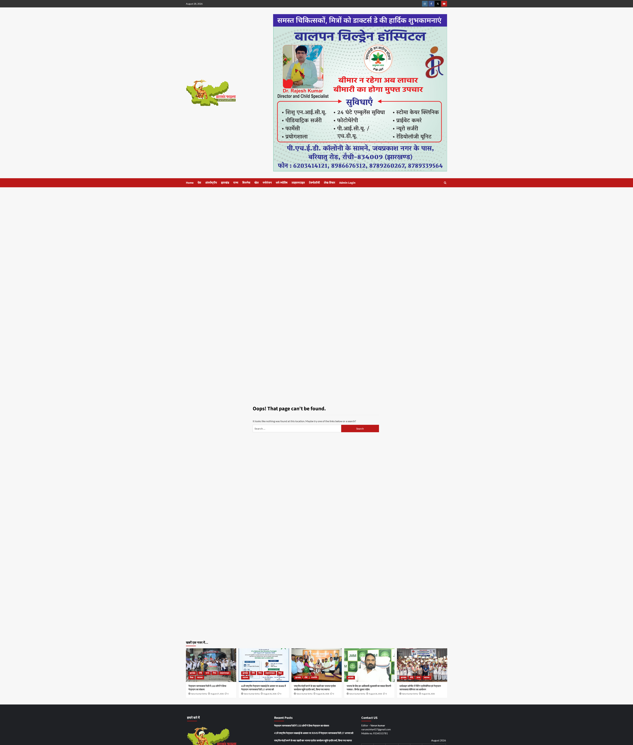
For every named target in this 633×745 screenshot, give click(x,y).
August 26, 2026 (269, 693)
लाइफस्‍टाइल (298, 183)
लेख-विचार (329, 183)
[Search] (445, 183)
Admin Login (347, 183)
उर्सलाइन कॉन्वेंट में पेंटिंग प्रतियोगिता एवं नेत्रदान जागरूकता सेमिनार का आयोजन (420, 687)
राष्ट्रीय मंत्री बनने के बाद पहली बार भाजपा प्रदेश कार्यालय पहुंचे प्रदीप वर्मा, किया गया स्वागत (315, 687)
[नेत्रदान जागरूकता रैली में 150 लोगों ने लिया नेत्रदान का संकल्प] (211, 665)
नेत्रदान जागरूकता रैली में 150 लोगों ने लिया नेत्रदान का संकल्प (301, 725)
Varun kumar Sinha (199, 693)
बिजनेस (246, 183)
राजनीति (314, 677)
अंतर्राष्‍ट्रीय (211, 183)
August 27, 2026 (217, 693)
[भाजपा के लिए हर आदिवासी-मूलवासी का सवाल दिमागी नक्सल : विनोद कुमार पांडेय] (369, 665)
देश (199, 183)
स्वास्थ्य (200, 677)
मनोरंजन (267, 183)
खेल (256, 183)
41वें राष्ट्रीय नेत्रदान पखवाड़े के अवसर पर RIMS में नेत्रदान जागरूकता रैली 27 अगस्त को (263, 687)
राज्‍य (235, 183)
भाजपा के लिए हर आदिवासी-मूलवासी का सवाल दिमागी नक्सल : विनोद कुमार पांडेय (369, 687)
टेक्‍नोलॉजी (314, 183)
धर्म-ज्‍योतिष (281, 183)
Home (190, 183)
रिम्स (214, 673)
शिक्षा (191, 677)
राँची (200, 673)
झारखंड (225, 183)
